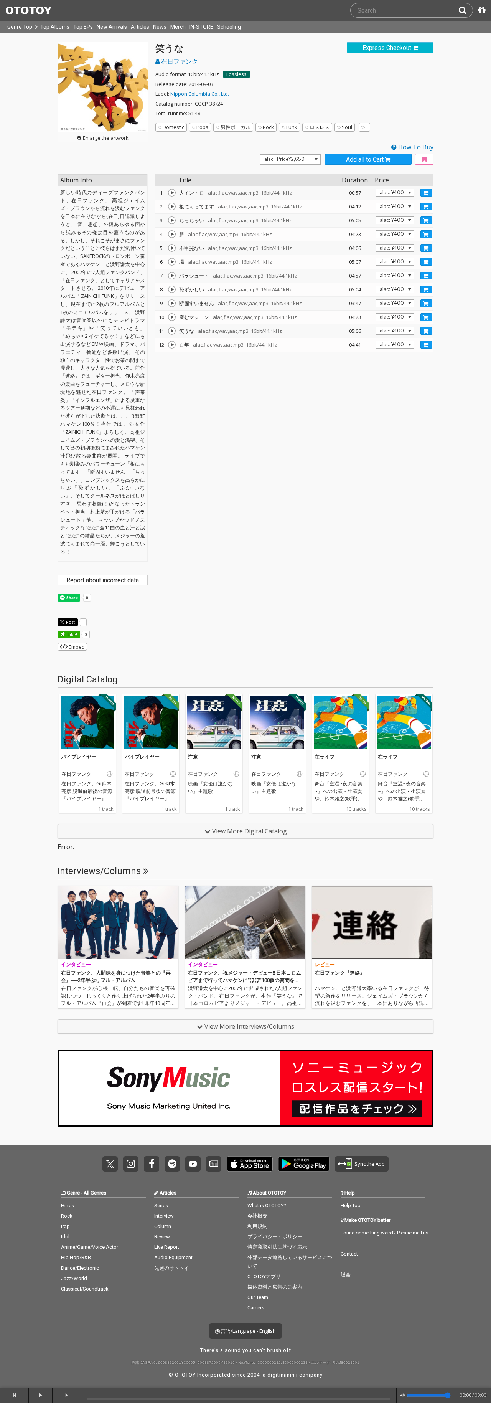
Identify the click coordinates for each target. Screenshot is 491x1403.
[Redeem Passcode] (480, 10)
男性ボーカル (235, 127)
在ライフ (324, 756)
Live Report (166, 1247)
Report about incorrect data (102, 580)
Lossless (236, 74)
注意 (193, 756)
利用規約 (257, 1226)
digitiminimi (282, 1375)
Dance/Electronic (80, 1268)
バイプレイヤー (78, 756)
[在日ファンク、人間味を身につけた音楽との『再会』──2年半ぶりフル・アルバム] (118, 922)
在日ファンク (179, 61)
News (159, 27)
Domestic (173, 127)
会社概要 (257, 1216)
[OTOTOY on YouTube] (193, 1164)
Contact (349, 1254)
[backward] (14, 1395)
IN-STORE (201, 27)
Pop (65, 1226)
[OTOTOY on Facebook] (151, 1164)
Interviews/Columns (100, 871)
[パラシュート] (172, 275)
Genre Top (19, 27)
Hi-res (67, 1205)
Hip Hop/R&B (76, 1257)
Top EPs (83, 27)
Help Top (351, 1205)
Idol (65, 1236)
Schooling (229, 27)
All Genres (95, 1193)
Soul (347, 127)
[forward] (67, 1395)
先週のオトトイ (171, 1268)
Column (162, 1226)
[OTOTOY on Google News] (213, 1164)
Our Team (257, 1297)
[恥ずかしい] (172, 289)
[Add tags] (364, 127)
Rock (268, 127)
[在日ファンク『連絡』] (372, 922)
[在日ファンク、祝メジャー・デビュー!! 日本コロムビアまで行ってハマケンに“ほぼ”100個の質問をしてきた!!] (245, 922)
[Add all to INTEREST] (424, 159)
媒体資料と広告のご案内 (274, 1287)
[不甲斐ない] (172, 248)
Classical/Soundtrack (85, 1289)
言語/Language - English (247, 1330)
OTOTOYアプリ (264, 1276)
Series (161, 1205)
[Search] (466, 10)
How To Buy (415, 147)
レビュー (325, 964)
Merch (178, 27)
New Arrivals (112, 27)
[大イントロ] (172, 192)
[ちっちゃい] (172, 220)
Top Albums (54, 27)
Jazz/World (74, 1278)
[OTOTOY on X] (110, 1164)
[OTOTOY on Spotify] (172, 1164)
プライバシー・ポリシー (274, 1236)
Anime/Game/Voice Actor (89, 1247)
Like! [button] (71, 634)
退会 (346, 1274)
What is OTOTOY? (266, 1205)
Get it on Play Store (304, 1164)
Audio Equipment (173, 1257)
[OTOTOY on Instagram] (130, 1164)
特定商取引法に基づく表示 (277, 1247)
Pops (202, 127)
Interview (164, 1216)
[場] (172, 262)
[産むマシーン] (172, 317)
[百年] (172, 344)
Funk (291, 127)
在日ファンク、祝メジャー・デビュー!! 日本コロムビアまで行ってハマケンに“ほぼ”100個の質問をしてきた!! (244, 980)
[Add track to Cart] (426, 193)
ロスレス (320, 127)
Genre (73, 1193)
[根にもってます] (172, 206)
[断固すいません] (172, 303)
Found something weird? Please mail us (384, 1233)
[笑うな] (172, 331)
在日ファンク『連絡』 (340, 973)
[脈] (172, 234)
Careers (255, 1307)
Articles (140, 27)
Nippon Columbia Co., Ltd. (199, 93)
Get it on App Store (250, 1164)
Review (162, 1236)
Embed (76, 646)
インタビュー (76, 964)
